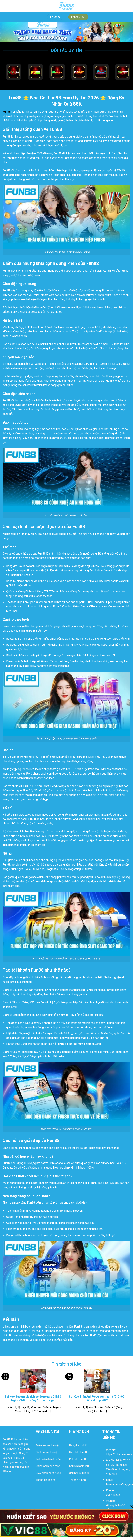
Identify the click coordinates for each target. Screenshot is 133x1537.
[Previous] (2, 1394)
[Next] (126, 1394)
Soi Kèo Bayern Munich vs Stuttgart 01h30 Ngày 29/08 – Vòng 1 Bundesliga (33, 1398)
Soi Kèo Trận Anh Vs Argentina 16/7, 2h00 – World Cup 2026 (97, 1398)
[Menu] (5, 6)
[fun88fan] (66, 6)
